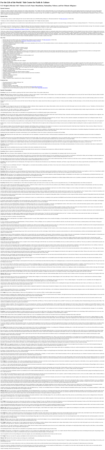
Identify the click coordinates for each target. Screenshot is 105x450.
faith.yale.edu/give (46, 39)
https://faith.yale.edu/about (37, 86)
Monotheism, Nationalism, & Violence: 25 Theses (19, 29)
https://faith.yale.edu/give (43, 87)
